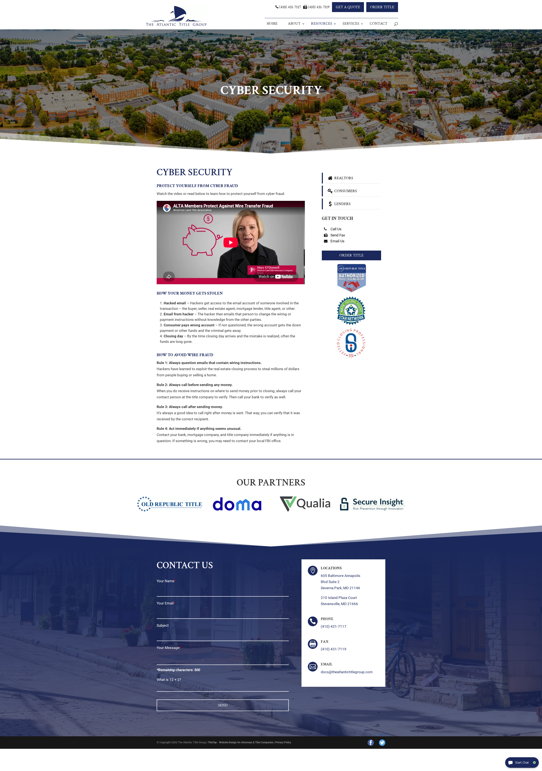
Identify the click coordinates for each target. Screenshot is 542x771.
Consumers (345, 191)
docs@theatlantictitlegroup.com (347, 672)
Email (327, 664)
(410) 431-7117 (289, 7)
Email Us (337, 241)
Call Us (336, 229)
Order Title (382, 7)
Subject (163, 625)
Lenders (342, 203)
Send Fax (337, 235)
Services (351, 23)
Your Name (165, 581)
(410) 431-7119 (318, 7)
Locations (331, 568)
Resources (321, 23)
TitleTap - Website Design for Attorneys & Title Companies (240, 742)
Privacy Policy (283, 742)
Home (272, 23)
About (294, 23)
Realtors (343, 178)
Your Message (168, 647)
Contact (378, 23)
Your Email (165, 603)
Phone (327, 619)
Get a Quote (348, 7)
